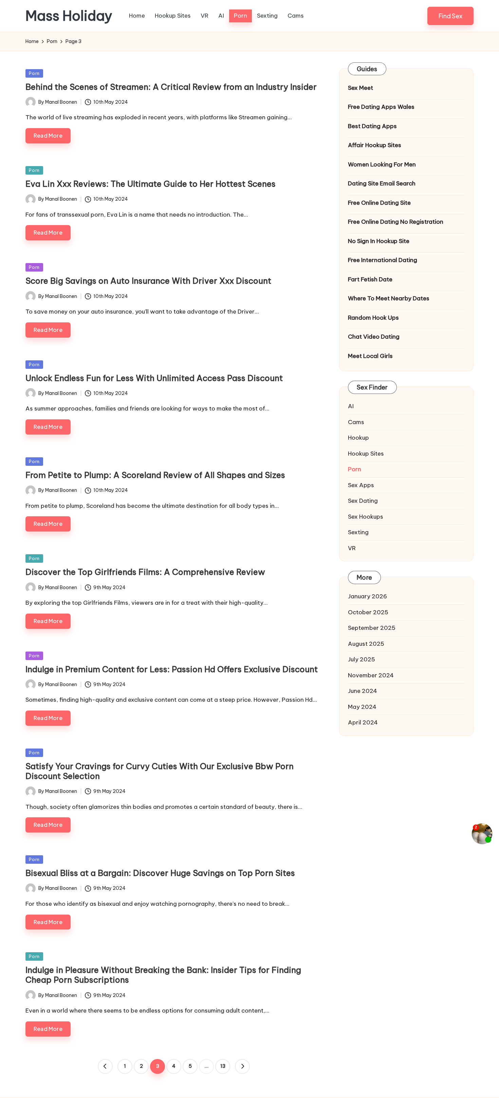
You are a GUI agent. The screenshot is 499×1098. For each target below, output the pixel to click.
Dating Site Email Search (381, 183)
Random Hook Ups (373, 317)
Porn (34, 73)
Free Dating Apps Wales (381, 107)
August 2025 (366, 643)
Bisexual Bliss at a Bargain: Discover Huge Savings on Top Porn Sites (160, 873)
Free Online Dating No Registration (395, 221)
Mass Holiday (68, 15)
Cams (356, 422)
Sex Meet (360, 88)
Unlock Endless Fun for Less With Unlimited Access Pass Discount (154, 378)
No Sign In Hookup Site (378, 241)
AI (351, 406)
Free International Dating (382, 260)
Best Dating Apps (372, 126)
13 (222, 1066)
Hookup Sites (366, 453)
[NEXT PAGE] (242, 1066)
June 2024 (362, 691)
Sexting (358, 532)
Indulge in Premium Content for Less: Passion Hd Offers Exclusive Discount (171, 669)
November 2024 (371, 675)
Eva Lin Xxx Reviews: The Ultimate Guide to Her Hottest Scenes (150, 184)
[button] (450, 16)
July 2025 (361, 659)
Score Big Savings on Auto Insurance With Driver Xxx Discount (148, 281)
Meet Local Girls (370, 356)
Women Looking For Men (382, 164)
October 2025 (368, 612)
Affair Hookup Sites (374, 145)
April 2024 (363, 722)
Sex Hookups (365, 516)
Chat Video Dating (374, 336)
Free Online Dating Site (379, 202)
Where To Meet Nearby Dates (388, 298)
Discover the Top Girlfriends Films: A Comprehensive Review (145, 572)
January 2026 (367, 596)
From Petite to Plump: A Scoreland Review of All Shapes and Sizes (155, 475)
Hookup (358, 437)
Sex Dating (363, 500)
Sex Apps (361, 485)
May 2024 (362, 707)
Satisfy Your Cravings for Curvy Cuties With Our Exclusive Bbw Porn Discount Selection (159, 771)
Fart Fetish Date (370, 279)
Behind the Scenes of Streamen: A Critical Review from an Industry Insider (171, 87)
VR (352, 548)
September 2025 (371, 628)
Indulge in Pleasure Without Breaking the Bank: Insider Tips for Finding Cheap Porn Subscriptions (163, 975)
